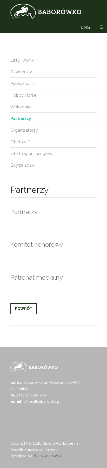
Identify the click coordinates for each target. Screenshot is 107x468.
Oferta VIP (20, 141)
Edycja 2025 (22, 165)
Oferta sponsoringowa (32, 153)
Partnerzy (20, 118)
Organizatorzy (24, 130)
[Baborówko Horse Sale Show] (45, 11)
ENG (85, 27)
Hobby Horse (23, 95)
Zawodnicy (21, 71)
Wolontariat (21, 106)
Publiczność (22, 83)
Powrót (23, 309)
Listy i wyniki (22, 60)
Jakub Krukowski (47, 456)
